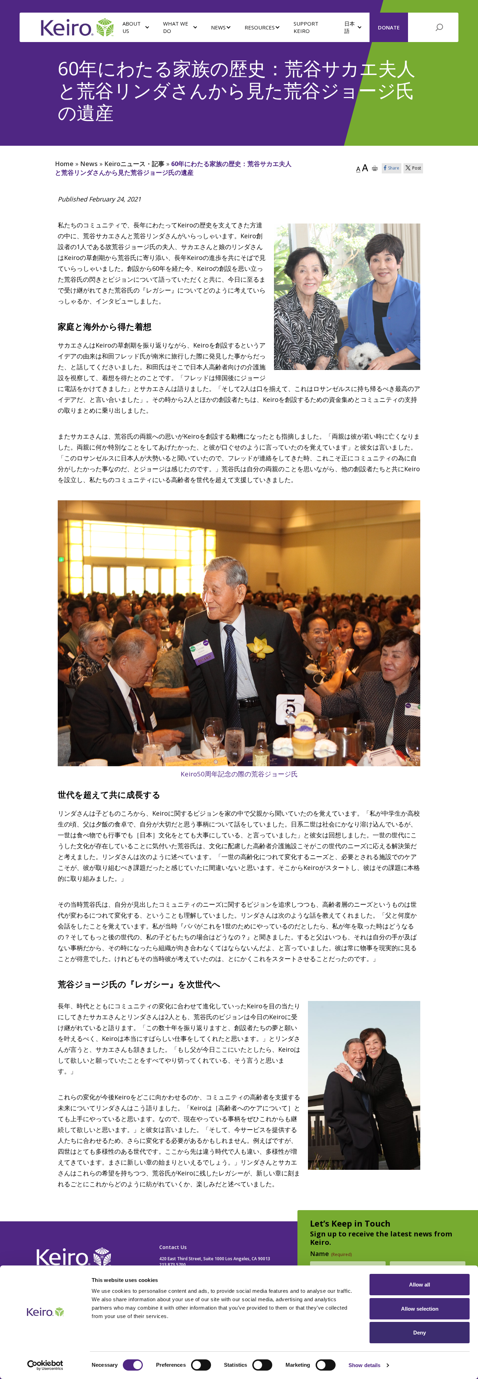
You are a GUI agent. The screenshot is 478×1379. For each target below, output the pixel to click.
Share (393, 168)
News (89, 163)
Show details (364, 1365)
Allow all (419, 1285)
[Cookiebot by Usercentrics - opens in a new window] (45, 1365)
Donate (389, 27)
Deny (419, 1333)
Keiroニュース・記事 (134, 163)
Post (416, 168)
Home (64, 163)
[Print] (375, 168)
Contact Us (173, 1247)
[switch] (201, 1365)
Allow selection (419, 1309)
